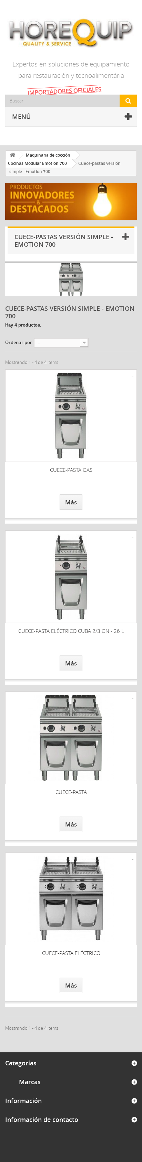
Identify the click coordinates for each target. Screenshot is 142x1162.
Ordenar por (18, 342)
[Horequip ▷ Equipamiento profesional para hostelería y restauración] (71, 32)
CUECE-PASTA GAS (71, 469)
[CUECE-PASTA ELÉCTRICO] (71, 899)
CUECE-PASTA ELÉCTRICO (71, 953)
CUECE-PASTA (71, 791)
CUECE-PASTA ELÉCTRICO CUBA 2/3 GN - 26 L (71, 630)
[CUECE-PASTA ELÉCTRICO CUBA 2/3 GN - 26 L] (71, 577)
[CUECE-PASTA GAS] (71, 415)
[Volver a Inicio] (12, 155)
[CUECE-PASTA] (71, 738)
